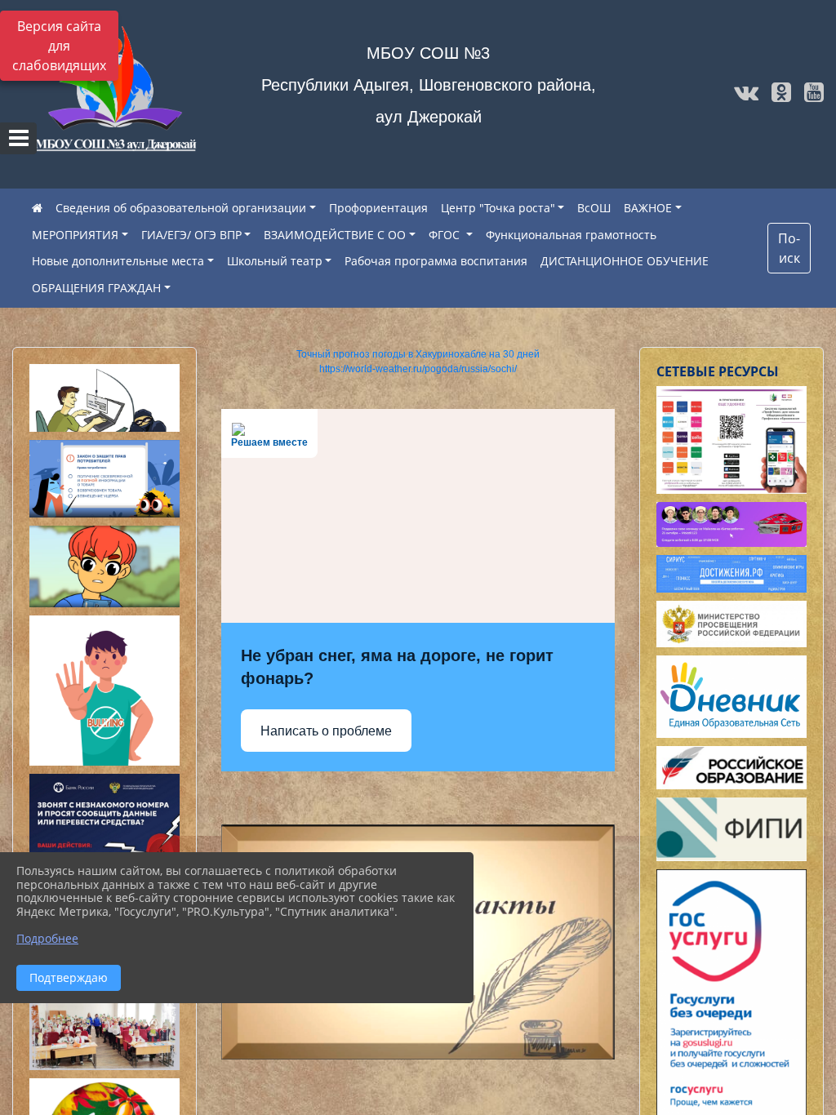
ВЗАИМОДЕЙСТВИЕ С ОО (335, 234)
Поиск (789, 248)
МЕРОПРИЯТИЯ (75, 234)
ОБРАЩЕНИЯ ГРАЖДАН (96, 287)
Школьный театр (274, 261)
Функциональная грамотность (571, 234)
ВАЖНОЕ (648, 207)
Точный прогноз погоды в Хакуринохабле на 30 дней (418, 354)
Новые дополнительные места (118, 261)
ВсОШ (594, 207)
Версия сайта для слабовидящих (59, 45)
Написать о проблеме (326, 731)
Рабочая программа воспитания (436, 261)
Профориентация (378, 207)
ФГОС (446, 234)
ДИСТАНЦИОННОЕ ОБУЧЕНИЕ (624, 261)
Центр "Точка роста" (498, 207)
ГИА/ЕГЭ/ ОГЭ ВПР (191, 234)
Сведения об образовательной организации (181, 207)
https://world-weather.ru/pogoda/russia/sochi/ (418, 369)
